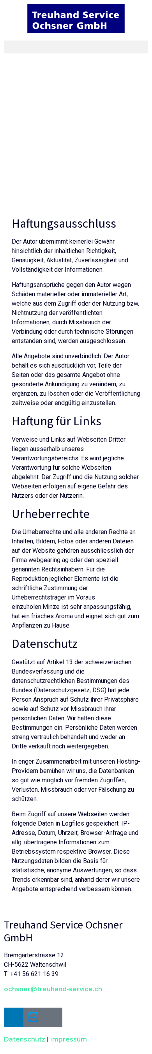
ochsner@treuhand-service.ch (53, 989)
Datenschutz (24, 1039)
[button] (76, 47)
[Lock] (52, 1017)
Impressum (68, 1039)
